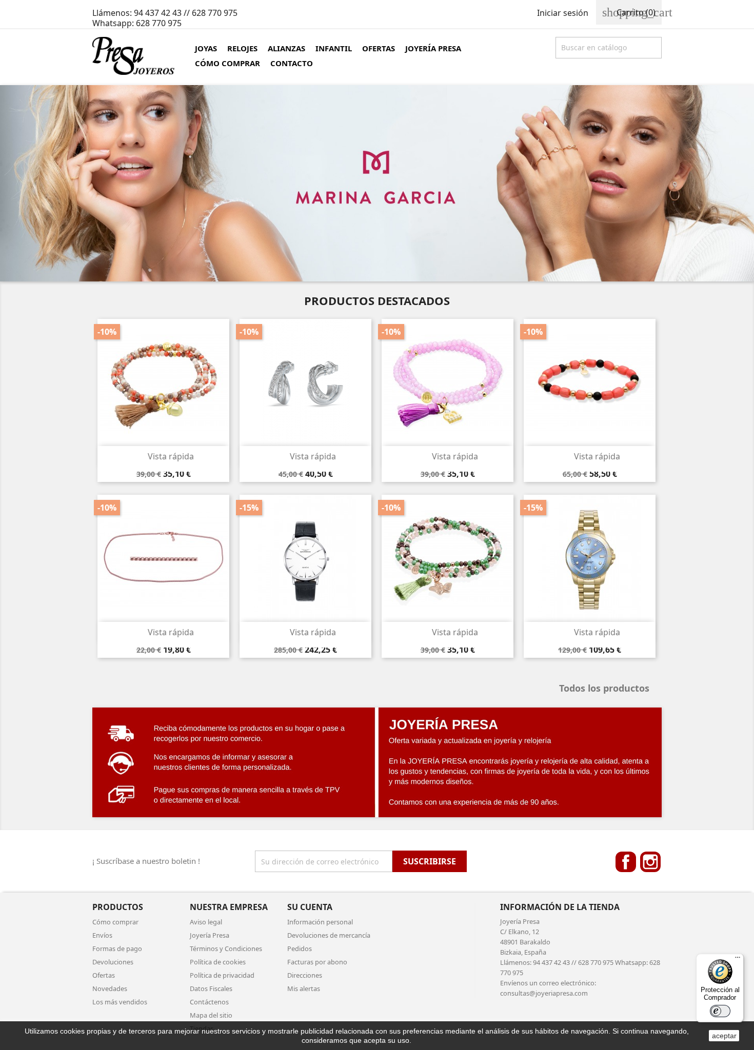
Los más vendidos (119, 1001)
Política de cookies (218, 961)
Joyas (206, 48)
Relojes (242, 48)
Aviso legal (206, 921)
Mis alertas (303, 988)
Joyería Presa (433, 48)
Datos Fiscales (211, 988)
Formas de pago (117, 948)
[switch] (720, 1011)
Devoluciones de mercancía (328, 935)
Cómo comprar (227, 63)
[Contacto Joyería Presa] (377, 762)
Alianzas (286, 48)
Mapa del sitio (211, 1015)
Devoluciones (112, 961)
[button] (56, 183)
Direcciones (304, 975)
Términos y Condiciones (226, 948)
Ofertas (378, 48)
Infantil (333, 48)
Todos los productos (609, 689)
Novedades (109, 988)
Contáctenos (209, 1001)
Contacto (291, 63)
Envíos (102, 935)
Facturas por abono (317, 961)
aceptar (724, 1036)
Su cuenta (309, 907)
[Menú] (737, 960)
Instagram (650, 862)
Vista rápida (164, 456)
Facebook (626, 862)
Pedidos (299, 948)
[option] (377, 183)
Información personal (320, 921)
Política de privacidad (222, 975)
